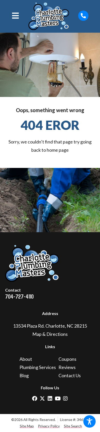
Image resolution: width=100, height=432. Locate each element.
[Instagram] (65, 398)
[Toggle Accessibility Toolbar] (89, 421)
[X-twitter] (42, 398)
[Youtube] (57, 398)
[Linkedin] (50, 398)
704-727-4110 (19, 296)
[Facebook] (34, 398)
